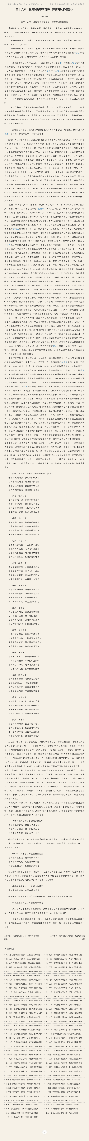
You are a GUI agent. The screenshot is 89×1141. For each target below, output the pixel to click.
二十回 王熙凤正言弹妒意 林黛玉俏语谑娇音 (63, 1075)
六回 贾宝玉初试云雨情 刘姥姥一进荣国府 (62, 1105)
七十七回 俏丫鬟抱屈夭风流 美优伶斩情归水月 (64, 959)
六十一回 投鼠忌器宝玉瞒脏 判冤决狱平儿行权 (64, 992)
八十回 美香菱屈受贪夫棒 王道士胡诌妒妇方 (23, 955)
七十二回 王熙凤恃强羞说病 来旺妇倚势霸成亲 (24, 971)
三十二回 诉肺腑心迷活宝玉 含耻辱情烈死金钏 (64, 1050)
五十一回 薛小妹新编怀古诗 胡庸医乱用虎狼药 (64, 1013)
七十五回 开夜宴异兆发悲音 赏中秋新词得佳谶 (64, 963)
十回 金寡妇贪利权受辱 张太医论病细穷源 (62, 1096)
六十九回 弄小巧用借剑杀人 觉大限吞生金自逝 (64, 976)
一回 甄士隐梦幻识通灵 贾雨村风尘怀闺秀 (22, 1117)
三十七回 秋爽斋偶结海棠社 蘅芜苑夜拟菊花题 (24, 1042)
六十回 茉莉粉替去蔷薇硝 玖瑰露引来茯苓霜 (22, 996)
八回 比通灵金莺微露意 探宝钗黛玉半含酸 (62, 1100)
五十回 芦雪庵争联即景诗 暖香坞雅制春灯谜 (23, 1017)
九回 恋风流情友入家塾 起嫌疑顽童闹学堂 (22, 1100)
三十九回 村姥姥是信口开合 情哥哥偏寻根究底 (64, 1038)
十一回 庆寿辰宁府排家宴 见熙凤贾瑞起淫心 (23, 1096)
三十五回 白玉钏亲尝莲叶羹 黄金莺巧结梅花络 (24, 1046)
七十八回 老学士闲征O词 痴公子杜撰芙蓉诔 (23, 959)
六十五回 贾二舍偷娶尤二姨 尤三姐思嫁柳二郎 (64, 984)
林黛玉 (64, 362)
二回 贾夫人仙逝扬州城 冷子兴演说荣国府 (62, 1113)
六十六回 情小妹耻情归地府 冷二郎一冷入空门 (24, 984)
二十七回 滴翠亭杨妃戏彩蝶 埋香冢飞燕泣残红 (24, 1063)
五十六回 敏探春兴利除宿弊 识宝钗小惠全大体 (24, 1005)
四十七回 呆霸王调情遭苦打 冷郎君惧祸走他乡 (64, 1021)
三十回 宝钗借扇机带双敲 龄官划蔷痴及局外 (63, 1055)
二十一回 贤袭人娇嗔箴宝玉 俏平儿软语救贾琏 (24, 1075)
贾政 (6, 134)
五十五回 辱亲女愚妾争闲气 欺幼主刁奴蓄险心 (64, 1005)
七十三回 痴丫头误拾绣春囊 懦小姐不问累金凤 (64, 967)
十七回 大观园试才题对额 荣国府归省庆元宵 (23, 1084)
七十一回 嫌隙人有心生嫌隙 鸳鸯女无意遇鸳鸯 (64, 971)
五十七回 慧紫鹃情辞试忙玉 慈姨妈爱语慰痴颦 (64, 1000)
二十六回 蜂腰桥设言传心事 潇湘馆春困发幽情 (64, 1063)
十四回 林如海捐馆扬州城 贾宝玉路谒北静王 (63, 1088)
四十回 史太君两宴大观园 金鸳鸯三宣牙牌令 (23, 1038)
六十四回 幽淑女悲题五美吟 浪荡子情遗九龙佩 (24, 988)
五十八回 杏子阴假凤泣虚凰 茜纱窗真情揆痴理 (24, 1000)
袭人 (55, 346)
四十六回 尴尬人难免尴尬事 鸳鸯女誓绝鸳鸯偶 (24, 1025)
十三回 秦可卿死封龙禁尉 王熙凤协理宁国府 (23, 1092)
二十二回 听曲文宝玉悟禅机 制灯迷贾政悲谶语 (64, 1071)
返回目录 (44, 17)
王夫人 (77, 53)
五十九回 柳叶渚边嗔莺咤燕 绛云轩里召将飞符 (64, 996)
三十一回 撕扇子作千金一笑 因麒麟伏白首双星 (24, 1055)
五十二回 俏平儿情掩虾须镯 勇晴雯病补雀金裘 (24, 1013)
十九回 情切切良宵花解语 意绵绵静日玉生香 (23, 1080)
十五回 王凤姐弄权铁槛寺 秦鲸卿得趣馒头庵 (23, 1088)
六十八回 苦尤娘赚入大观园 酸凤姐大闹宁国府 (24, 980)
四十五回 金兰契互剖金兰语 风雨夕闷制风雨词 (64, 1025)
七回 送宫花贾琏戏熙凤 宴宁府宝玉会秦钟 (22, 1105)
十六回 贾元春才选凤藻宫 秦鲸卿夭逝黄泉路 (63, 1084)
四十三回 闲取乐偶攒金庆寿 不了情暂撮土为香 (64, 1030)
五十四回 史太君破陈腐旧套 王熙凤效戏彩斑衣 (24, 1009)
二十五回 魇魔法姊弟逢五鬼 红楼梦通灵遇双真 (24, 1067)
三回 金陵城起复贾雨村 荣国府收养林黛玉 (22, 1113)
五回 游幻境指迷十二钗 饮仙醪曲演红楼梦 (22, 1109)
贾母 (62, 63)
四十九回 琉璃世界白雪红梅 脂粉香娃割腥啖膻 (64, 1017)
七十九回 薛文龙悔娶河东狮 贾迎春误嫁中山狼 (64, 955)
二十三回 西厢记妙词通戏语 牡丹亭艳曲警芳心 (24, 1071)
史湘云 (41, 209)
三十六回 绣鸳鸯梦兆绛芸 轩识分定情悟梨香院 (64, 1042)
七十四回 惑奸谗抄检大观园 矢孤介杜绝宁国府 (24, 967)
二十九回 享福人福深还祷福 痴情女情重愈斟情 (24, 1059)
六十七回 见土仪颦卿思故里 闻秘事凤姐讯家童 (64, 980)
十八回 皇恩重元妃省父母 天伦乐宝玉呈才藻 (63, 1080)
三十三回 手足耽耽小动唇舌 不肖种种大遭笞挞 (24, 1050)
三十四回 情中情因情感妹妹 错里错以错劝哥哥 (64, 1046)
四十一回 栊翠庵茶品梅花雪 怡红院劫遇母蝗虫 (63, 1034)
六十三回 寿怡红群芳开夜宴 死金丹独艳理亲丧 (64, 988)
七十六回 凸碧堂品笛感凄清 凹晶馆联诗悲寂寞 (23, 963)
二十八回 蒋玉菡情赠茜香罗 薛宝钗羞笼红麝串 (64, 1059)
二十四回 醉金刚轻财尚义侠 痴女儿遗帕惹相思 (64, 1067)
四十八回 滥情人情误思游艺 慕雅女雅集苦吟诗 (24, 1021)
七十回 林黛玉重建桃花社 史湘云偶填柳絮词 (23, 976)
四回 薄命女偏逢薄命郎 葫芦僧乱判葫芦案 (62, 1109)
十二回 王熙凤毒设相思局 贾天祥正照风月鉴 (63, 1092)
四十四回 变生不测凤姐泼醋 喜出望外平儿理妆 (23, 1030)
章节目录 (10, 949)
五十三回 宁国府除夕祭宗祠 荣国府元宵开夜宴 (64, 1009)
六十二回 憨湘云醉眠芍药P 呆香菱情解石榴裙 (23, 992)
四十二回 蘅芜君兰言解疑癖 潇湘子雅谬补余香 (24, 1034)
